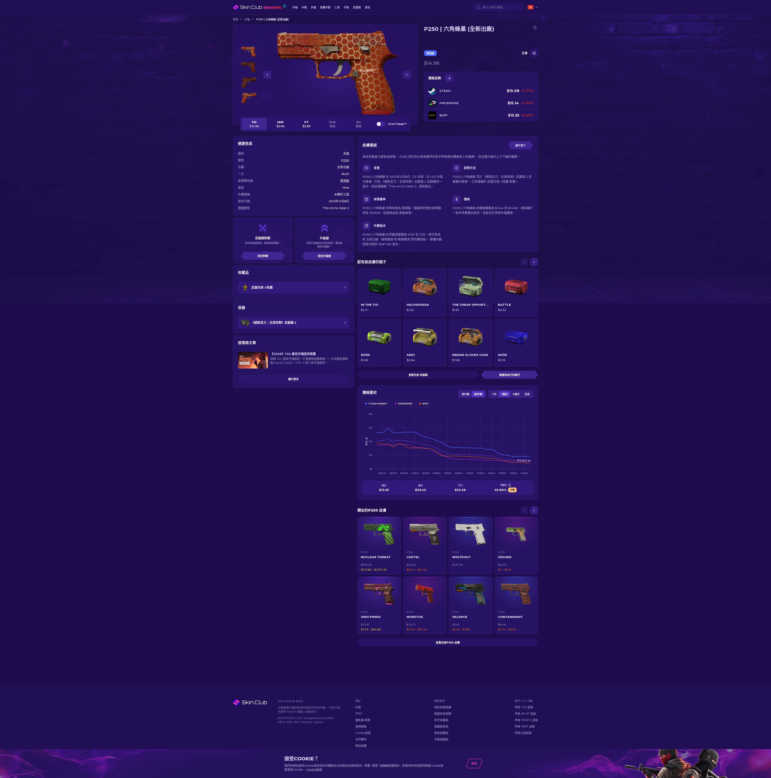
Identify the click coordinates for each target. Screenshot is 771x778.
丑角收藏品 (441, 739)
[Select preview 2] (249, 67)
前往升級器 (324, 255)
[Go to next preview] (249, 110)
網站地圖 (361, 746)
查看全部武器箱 (418, 374)
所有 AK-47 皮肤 (525, 713)
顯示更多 (293, 379)
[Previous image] (267, 75)
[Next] (534, 262)
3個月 (516, 394)
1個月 (504, 394)
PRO (358, 713)
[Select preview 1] (249, 51)
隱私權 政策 (362, 720)
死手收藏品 (441, 720)
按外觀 (465, 394)
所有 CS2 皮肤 (524, 707)
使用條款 (361, 726)
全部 (527, 394)
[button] (379, 545)
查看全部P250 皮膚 (448, 642)
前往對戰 (263, 255)
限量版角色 (441, 726)
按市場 (478, 394)
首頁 (235, 19)
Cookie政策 (363, 733)
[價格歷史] (449, 78)
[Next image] (407, 75)
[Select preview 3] (249, 82)
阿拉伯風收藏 (442, 707)
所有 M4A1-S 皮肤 (526, 720)
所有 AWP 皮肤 (525, 726)
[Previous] (524, 262)
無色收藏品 (441, 733)
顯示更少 (520, 145)
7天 (494, 394)
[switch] (381, 124)
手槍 (247, 19)
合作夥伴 (361, 739)
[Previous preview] (249, 40)
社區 (358, 707)
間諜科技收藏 (442, 713)
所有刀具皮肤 (523, 733)
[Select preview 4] (249, 98)
